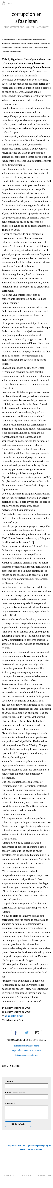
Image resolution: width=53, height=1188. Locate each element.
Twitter (26, 1032)
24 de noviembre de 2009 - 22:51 (19, 27)
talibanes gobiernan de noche (26, 1046)
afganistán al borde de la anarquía (26, 1050)
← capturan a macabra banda (15, 1147)
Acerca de (9, 1176)
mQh (10, 3)
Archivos (26, 1176)
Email (37, 1032)
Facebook (15, 1032)
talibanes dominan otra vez (26, 1055)
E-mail (15, 1092)
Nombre (9, 1081)
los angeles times (14, 1015)
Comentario (10, 1103)
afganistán (43, 27)
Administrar (44, 1176)
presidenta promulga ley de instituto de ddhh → (39, 1147)
